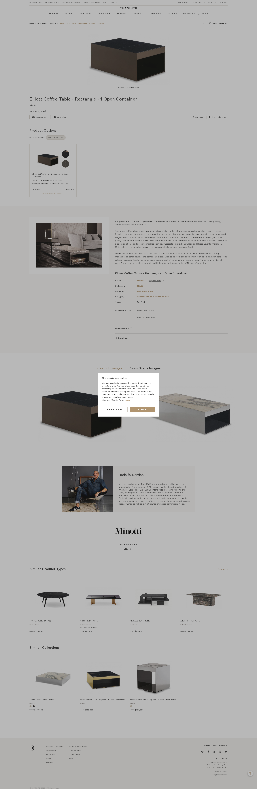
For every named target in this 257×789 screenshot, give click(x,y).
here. (127, 400)
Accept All (142, 409)
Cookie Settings (114, 409)
